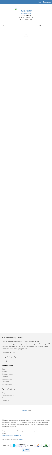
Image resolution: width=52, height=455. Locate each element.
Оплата (4, 369)
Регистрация (47, 2)
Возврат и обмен (7, 384)
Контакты (5, 376)
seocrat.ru (22, 439)
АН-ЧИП (24, 410)
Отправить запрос (7, 374)
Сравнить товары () (8, 395)
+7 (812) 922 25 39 (26, 11)
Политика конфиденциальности (11, 435)
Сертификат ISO (7, 379)
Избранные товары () (8, 393)
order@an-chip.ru (26, 13)
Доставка (4, 371)
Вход (39, 2)
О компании (5, 382)
